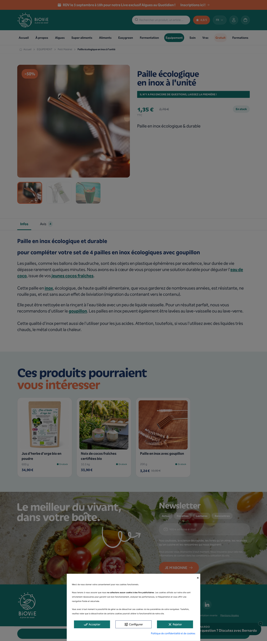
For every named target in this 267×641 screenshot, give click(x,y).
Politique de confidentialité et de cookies (173, 633)
